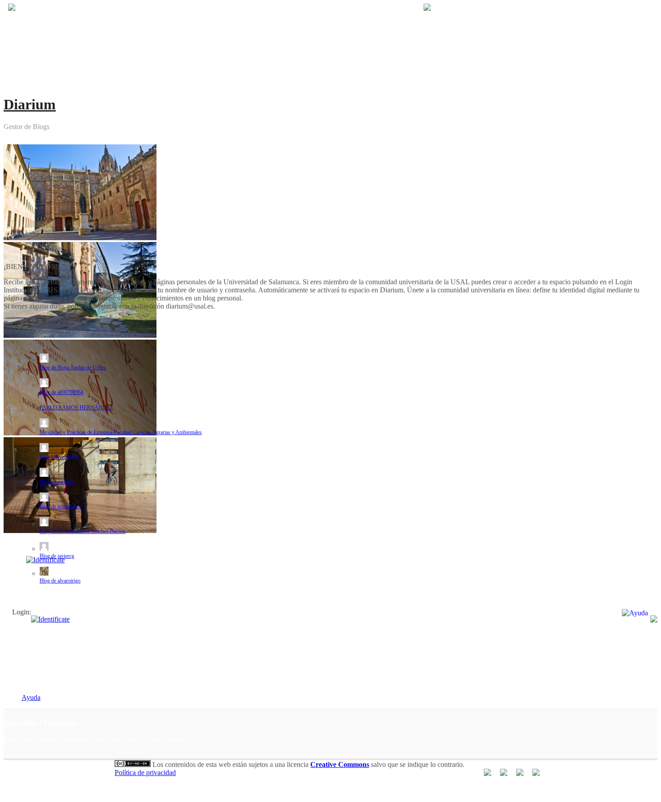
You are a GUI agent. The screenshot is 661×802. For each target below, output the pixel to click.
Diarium (30, 104)
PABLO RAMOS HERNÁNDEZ (76, 407)
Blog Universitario (59, 457)
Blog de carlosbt (57, 482)
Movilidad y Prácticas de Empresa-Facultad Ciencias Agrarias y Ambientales (121, 432)
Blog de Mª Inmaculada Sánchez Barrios (82, 531)
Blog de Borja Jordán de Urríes (73, 367)
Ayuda (31, 697)
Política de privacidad (145, 772)
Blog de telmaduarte (61, 506)
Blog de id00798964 (61, 392)
